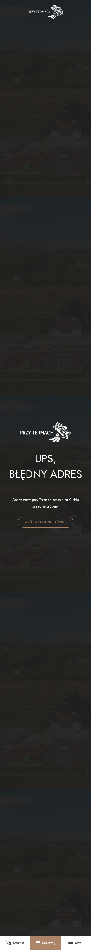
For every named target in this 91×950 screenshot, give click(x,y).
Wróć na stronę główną (45, 522)
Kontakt (18, 942)
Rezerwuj (48, 942)
